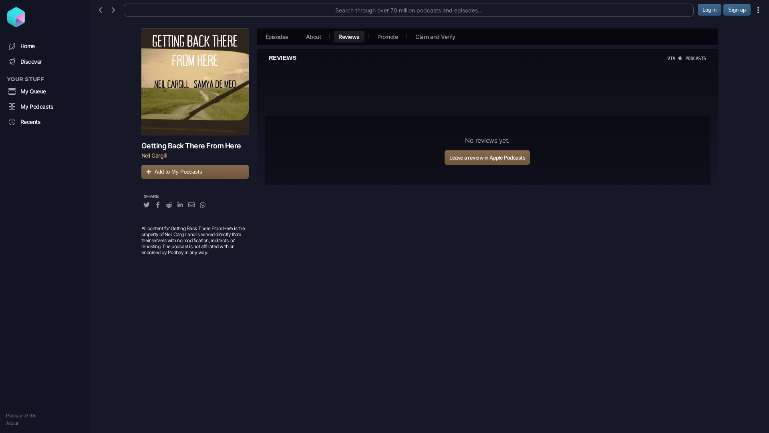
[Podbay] (16, 24)
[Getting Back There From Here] (195, 82)
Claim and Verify (435, 36)
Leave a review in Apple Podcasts (487, 157)
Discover (31, 61)
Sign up (737, 10)
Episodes (277, 36)
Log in (710, 10)
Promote (387, 36)
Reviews (349, 36)
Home (27, 45)
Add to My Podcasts (178, 172)
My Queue (33, 91)
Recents (30, 121)
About (12, 423)
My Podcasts (37, 106)
